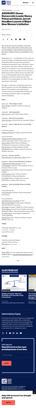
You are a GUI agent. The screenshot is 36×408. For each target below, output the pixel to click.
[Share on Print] (24, 39)
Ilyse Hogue (5, 207)
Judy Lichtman (6, 174)
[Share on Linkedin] (11, 39)
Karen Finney (6, 218)
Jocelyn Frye (5, 170)
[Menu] (33, 2)
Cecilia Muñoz (6, 166)
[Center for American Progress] (4, 3)
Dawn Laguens (6, 209)
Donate (25, 3)
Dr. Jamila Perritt (7, 213)
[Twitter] (3, 333)
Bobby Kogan (13, 302)
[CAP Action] (7, 381)
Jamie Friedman (5, 302)
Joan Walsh (5, 178)
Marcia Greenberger (8, 203)
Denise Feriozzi (6, 120)
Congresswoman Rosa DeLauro (11, 164)
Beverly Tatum (6, 147)
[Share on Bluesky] (16, 39)
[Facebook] (6, 333)
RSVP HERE (5, 252)
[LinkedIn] (17, 333)
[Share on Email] (20, 39)
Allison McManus (20, 302)
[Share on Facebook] (7, 39)
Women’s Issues (6, 34)
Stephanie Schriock (8, 133)
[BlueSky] (20, 333)
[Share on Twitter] (3, 39)
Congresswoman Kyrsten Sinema (12, 139)
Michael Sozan (31, 302)
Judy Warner (5, 149)
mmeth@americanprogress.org (22, 254)
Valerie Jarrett (6, 114)
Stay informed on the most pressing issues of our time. (14, 347)
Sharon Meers (6, 143)
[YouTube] (10, 333)
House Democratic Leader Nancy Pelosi (14, 157)
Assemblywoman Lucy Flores (11, 201)
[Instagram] (13, 333)
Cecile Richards (6, 193)
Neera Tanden (6, 106)
